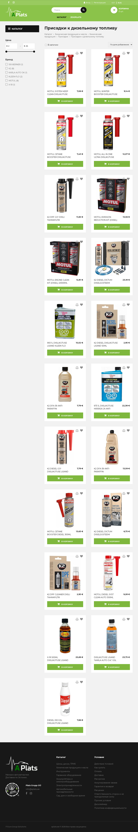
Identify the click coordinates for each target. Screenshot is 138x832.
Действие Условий (103, 764)
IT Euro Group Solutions (16, 827)
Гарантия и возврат (104, 786)
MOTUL (14, 80)
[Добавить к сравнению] (77, 53)
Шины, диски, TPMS (66, 764)
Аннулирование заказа (105, 782)
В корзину (67, 101)
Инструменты (63, 771)
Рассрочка (99, 779)
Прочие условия (102, 800)
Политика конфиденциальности (110, 808)
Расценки (99, 790)
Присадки (63, 36)
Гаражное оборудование (68, 775)
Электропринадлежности (69, 785)
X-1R (12, 84)
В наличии (53, 45)
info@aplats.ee (32, 789)
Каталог (61, 17)
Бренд (9, 59)
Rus (120, 3)
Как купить (99, 767)
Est (113, 3)
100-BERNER (16, 64)
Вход (88, 2)
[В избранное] (81, 53)
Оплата (97, 771)
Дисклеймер (100, 804)
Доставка (99, 775)
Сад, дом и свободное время (70, 795)
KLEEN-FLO (16, 76)
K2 (11, 68)
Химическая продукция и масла (71, 34)
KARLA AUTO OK (18, 72)
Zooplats (75, 17)
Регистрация (100, 2)
